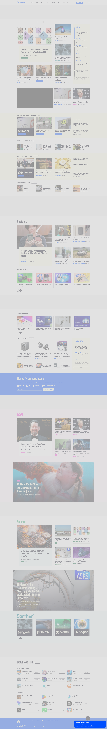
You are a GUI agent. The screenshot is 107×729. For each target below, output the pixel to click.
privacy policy (91, 725)
